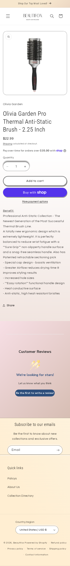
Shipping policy (57, 549)
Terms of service (36, 549)
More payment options (35, 201)
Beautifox (18, 543)
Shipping (7, 144)
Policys (12, 478)
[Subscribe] (58, 450)
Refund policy (59, 543)
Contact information (36, 555)
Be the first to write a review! (35, 393)
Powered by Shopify (36, 543)
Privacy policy (15, 549)
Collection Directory (20, 495)
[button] (8, 16)
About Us (13, 487)
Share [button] (11, 305)
